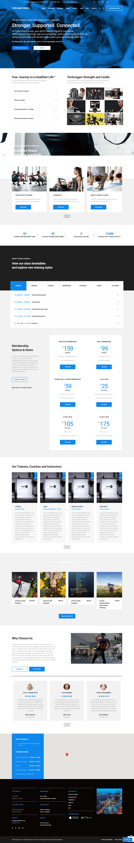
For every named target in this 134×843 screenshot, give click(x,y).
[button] (67, 754)
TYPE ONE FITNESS (21, 8)
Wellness (60, 8)
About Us (70, 802)
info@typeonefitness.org (70, 2)
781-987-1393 (56, 2)
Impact (68, 8)
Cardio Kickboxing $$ (39, 295)
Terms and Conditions (107, 839)
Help (87, 8)
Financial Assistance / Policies (48, 798)
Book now (23, 207)
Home (37, 8)
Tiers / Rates (43, 796)
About (43, 8)
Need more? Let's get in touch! (22, 387)
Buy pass (67, 442)
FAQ (69, 808)
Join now (67, 367)
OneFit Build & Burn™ (38, 316)
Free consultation (114, 8)
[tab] (18, 285)
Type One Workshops (45, 825)
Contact (94, 8)
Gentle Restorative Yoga (40, 309)
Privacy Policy (118, 839)
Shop (81, 8)
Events (75, 8)
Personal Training (73, 794)
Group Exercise (72, 797)
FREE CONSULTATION (20, 48)
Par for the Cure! (44, 823)
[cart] (103, 8)
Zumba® (35, 323)
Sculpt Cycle (36, 302)
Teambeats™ (71, 800)
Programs (51, 8)
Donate (42, 48)
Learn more (98, 207)
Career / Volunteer (45, 811)
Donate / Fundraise (45, 809)
